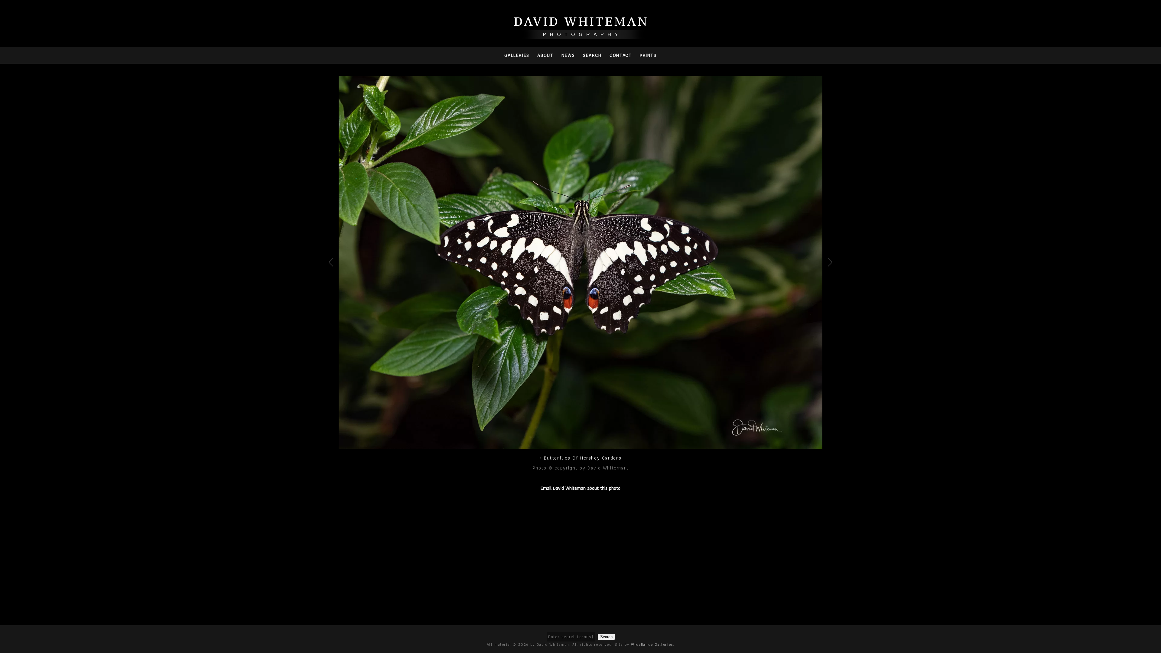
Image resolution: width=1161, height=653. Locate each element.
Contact (621, 55)
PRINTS (648, 55)
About (545, 55)
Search (592, 55)
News (568, 55)
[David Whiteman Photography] (580, 36)
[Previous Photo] (333, 281)
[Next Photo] (580, 445)
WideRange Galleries (652, 644)
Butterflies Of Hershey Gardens (583, 458)
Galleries (516, 55)
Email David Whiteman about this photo (580, 488)
